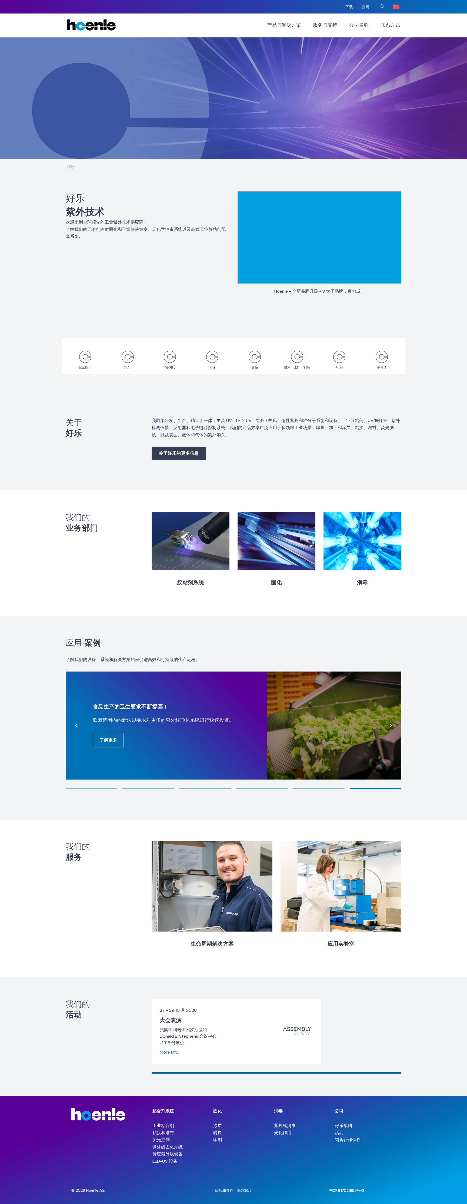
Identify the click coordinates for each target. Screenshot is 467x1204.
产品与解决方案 (284, 25)
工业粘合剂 (163, 1125)
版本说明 (244, 1190)
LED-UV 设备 (165, 1161)
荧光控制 (161, 1139)
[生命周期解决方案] (212, 886)
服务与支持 (325, 25)
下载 (349, 6)
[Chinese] (396, 7)
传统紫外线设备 (167, 1154)
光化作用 (282, 1132)
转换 (217, 1132)
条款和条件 (224, 1190)
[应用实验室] (341, 886)
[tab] (91, 788)
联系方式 (390, 25)
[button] (382, 7)
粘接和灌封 (163, 1132)
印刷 (217, 1139)
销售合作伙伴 (348, 1139)
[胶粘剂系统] (190, 541)
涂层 (217, 1125)
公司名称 (359, 25)
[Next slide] (390, 725)
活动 (339, 1132)
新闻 (365, 6)
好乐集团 (343, 1125)
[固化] (276, 541)
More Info (169, 1052)
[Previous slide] (76, 725)
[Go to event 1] (276, 1073)
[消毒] (362, 541)
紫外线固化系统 (167, 1147)
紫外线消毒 (285, 1125)
